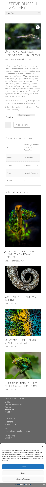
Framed (27, 173)
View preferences (23, 479)
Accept (23, 467)
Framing (9, 117)
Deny (23, 473)
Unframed (34, 173)
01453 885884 (10, 424)
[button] (43, 446)
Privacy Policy (10, 435)
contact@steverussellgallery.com (17, 431)
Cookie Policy (10, 438)
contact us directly (12, 109)
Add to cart (22, 124)
